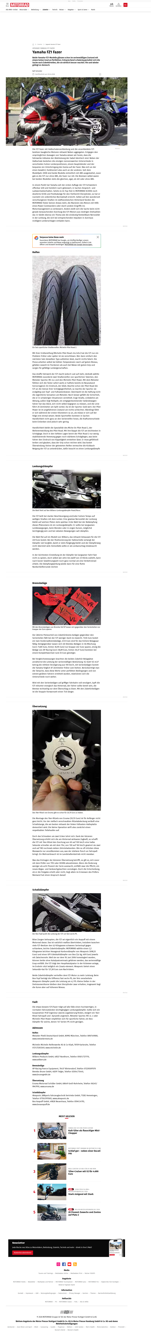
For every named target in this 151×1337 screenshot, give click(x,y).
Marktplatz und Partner (45, 1282)
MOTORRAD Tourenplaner (64, 1282)
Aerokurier (11, 1327)
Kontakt (20, 1293)
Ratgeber (71, 10)
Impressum (29, 1293)
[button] (66, 111)
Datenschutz (62, 1293)
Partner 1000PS (90, 1273)
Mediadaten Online (61, 1273)
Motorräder (23, 10)
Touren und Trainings (45, 1273)
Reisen (61, 10)
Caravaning (44, 1327)
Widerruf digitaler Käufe (67, 1285)
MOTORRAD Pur (93, 1282)
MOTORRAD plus (80, 1282)
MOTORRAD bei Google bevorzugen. (79, 245)
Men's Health (90, 1327)
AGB (37, 1293)
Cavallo (52, 1327)
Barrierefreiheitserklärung (107, 1293)
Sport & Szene (82, 10)
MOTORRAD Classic (65, 1302)
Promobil (121, 1327)
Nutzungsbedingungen (48, 1293)
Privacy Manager (74, 1293)
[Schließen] (98, 237)
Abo (69, 1)
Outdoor (113, 1327)
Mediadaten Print (76, 1273)
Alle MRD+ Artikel (12, 10)
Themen (93, 1293)
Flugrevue (61, 1327)
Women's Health (73, 1330)
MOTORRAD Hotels (19, 1282)
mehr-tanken (79, 1327)
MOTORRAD (49, 1302)
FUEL (76, 1302)
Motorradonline (102, 1327)
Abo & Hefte (84, 1302)
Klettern (69, 1327)
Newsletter (31, 1282)
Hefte (74, 1)
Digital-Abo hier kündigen (110, 1282)
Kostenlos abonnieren (22, 1253)
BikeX (36, 1327)
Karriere (85, 1293)
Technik (54, 10)
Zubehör (45, 10)
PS (56, 1302)
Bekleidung (35, 10)
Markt (93, 10)
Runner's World (60, 1330)
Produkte (80, 1)
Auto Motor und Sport (24, 1327)
